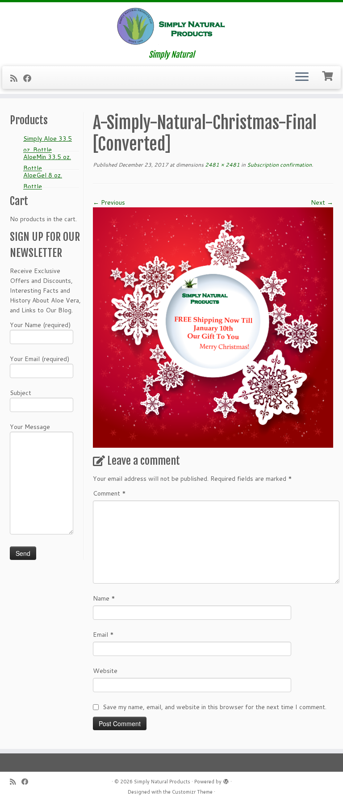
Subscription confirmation (279, 164)
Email (103, 634)
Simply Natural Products (162, 781)
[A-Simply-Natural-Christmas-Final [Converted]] (213, 326)
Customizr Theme (192, 791)
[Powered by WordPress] (226, 780)
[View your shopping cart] (328, 75)
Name (104, 598)
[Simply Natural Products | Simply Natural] (171, 26)
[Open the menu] (302, 77)
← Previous (109, 202)
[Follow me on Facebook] (30, 78)
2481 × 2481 (222, 164)
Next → (322, 202)
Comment (109, 493)
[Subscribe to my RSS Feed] (16, 78)
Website (105, 670)
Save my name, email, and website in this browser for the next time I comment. (214, 706)
